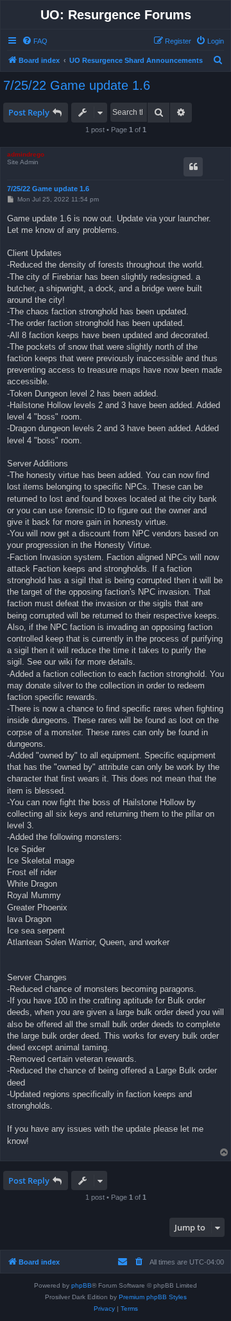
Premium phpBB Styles (153, 1296)
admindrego (25, 154)
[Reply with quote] (193, 166)
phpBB (81, 1285)
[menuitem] (34, 41)
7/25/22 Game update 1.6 (76, 85)
